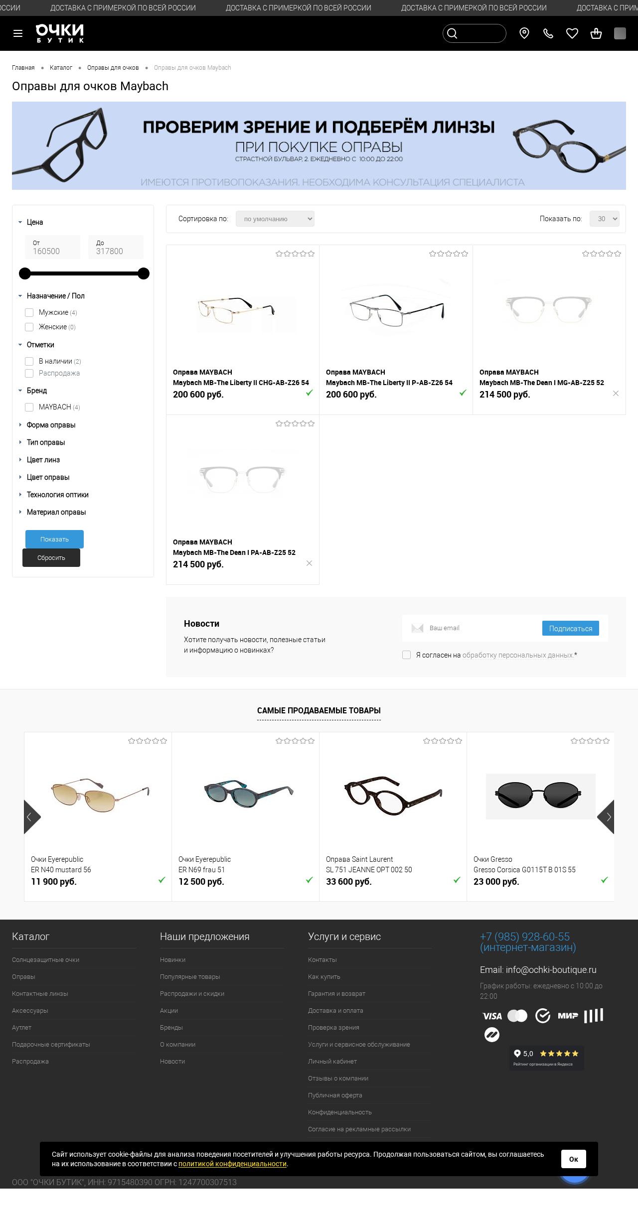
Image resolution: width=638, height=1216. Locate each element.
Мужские (58, 312)
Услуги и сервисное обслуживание (359, 1044)
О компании (177, 1044)
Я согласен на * (496, 655)
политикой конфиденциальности (232, 1164)
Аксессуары (30, 1010)
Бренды (171, 1027)
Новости (172, 1061)
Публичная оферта (335, 1095)
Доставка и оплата (335, 1010)
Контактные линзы (40, 993)
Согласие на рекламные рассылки (359, 1129)
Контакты (322, 959)
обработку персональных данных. (518, 655)
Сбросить (51, 557)
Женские (57, 327)
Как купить (324, 976)
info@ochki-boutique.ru (551, 969)
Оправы (23, 976)
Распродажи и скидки (192, 993)
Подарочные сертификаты (51, 1044)
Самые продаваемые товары (319, 710)
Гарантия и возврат (336, 993)
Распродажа (59, 373)
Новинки (172, 959)
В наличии (60, 361)
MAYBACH (59, 407)
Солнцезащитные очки (45, 959)
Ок (573, 1159)
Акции (169, 1010)
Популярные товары (190, 976)
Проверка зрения (333, 1027)
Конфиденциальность (340, 1112)
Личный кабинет (332, 1061)
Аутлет (21, 1027)
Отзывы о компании (338, 1078)
